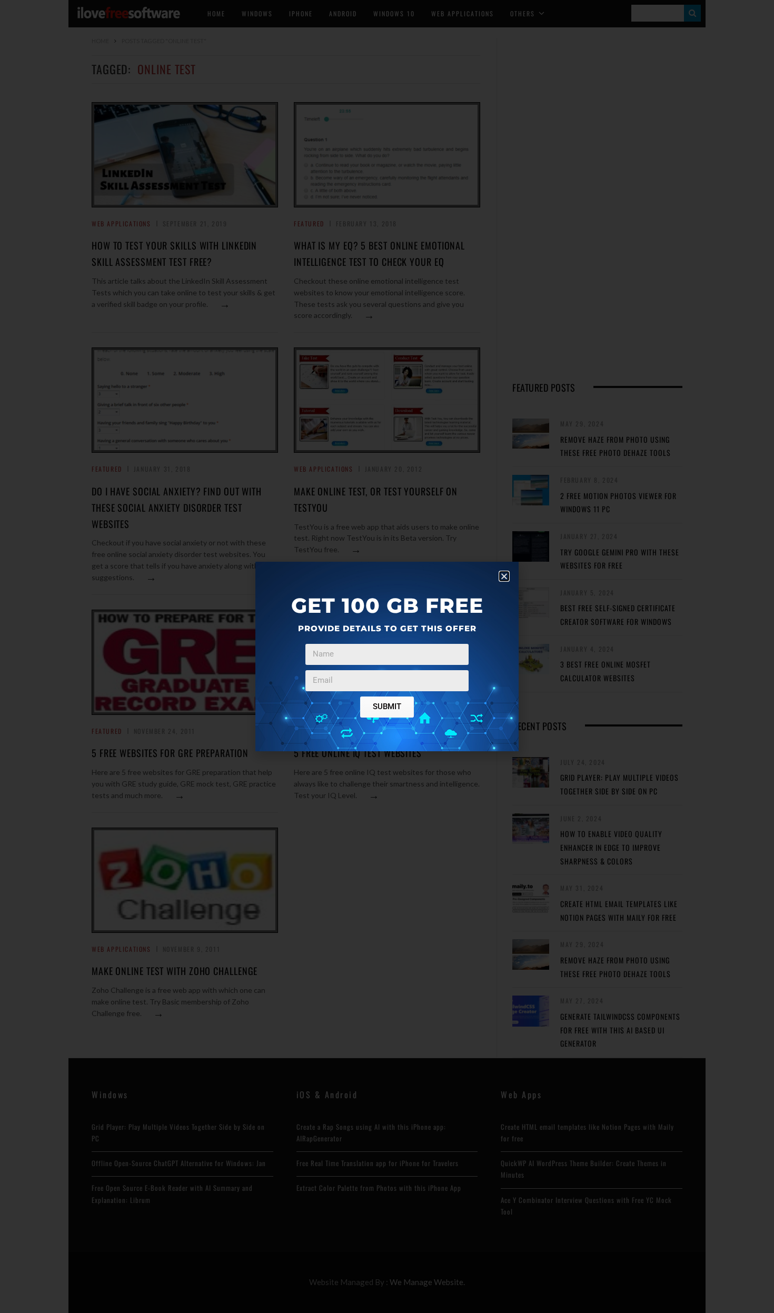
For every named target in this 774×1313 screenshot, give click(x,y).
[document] (387, 656)
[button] (504, 576)
